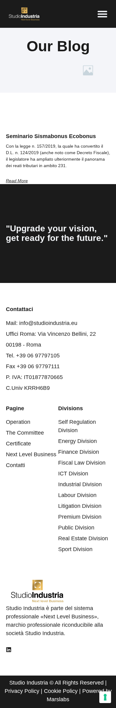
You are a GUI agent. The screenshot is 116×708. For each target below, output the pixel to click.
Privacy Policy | (24, 691)
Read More (17, 180)
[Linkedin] (8, 649)
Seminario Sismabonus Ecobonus (51, 136)
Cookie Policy (61, 691)
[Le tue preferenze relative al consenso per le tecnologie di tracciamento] (105, 697)
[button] (102, 14)
